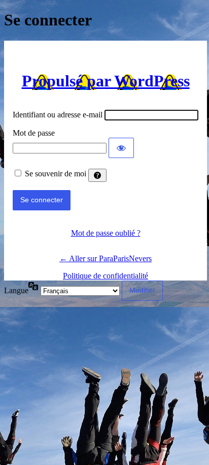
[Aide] (97, 175)
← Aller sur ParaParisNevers (105, 258)
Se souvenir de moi (55, 173)
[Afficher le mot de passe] (121, 148)
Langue (16, 290)
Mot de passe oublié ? (106, 233)
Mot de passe (34, 133)
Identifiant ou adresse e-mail (57, 114)
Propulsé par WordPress (106, 81)
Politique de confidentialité (105, 275)
